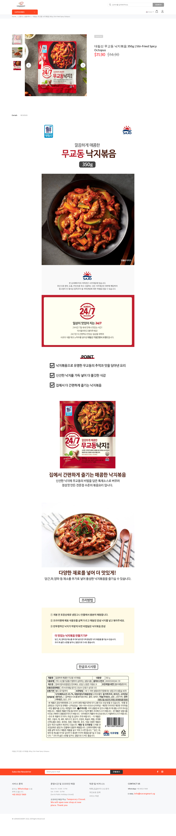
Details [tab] (14, 115)
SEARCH (158, 4)
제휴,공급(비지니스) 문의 (99, 788)
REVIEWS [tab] (24, 115)
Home (14, 16)
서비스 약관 (94, 796)
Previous (28, 65)
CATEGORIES (19, 12)
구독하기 (116, 772)
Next (83, 65)
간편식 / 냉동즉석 (24, 16)
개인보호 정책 (94, 792)
